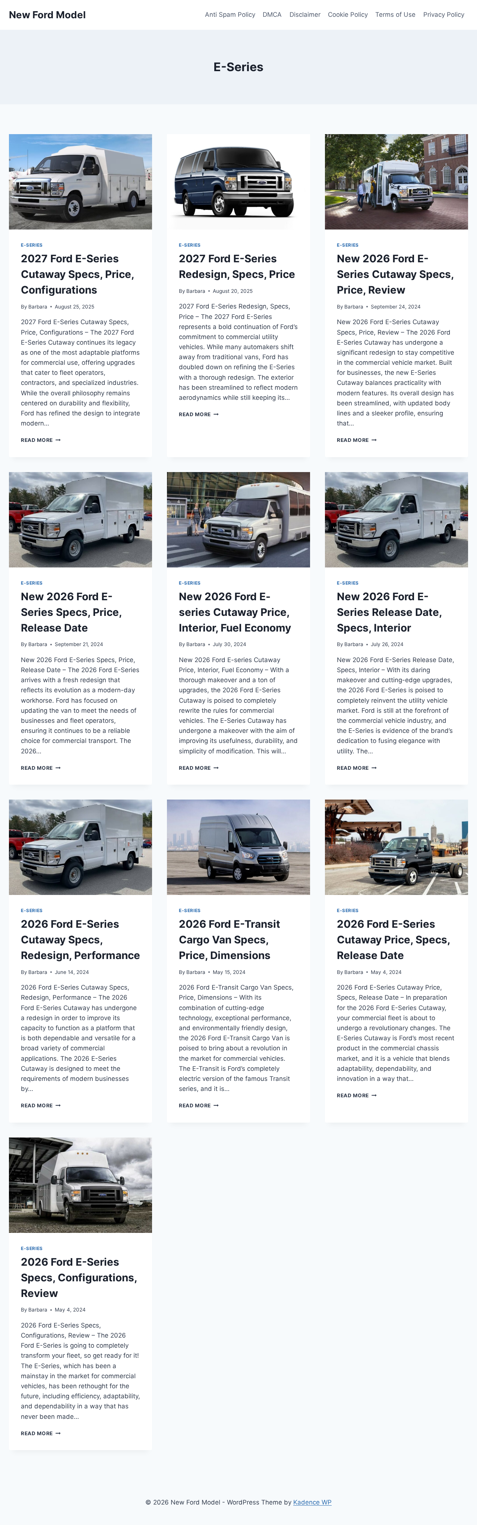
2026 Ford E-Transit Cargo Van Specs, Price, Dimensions (229, 940)
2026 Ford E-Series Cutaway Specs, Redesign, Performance (80, 940)
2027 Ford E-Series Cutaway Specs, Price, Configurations (77, 274)
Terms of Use (395, 14)
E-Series (32, 245)
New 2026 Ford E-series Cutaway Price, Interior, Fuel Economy (235, 612)
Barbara (37, 307)
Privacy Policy (443, 14)
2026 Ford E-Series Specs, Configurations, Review (79, 1278)
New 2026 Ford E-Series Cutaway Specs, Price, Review (395, 274)
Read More (41, 440)
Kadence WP (312, 1502)
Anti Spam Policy (230, 14)
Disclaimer (305, 14)
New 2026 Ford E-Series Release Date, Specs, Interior (389, 612)
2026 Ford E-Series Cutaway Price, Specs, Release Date (393, 940)
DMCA (272, 14)
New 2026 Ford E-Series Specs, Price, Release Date (71, 612)
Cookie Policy (348, 14)
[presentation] (80, 182)
